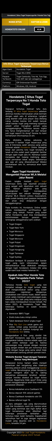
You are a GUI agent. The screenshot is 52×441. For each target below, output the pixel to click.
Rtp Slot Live (20, 324)
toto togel (29, 285)
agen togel (40, 181)
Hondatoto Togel (23, 69)
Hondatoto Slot (16, 332)
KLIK (39, 29)
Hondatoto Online (15, 29)
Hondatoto (25, 147)
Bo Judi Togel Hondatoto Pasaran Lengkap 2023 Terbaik (28, 433)
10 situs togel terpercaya (26, 111)
